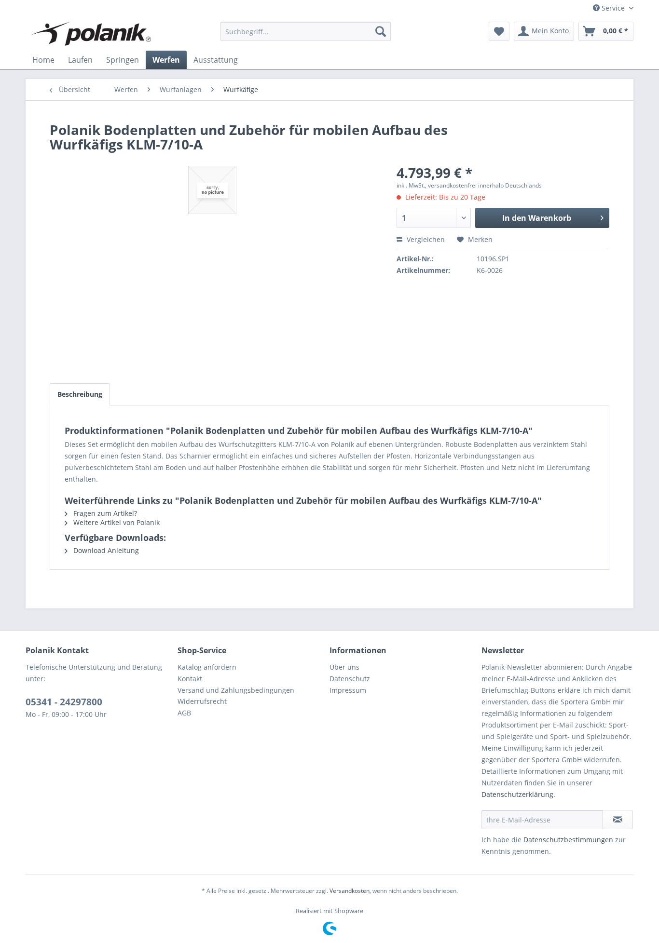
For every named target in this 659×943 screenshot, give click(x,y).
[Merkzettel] (499, 31)
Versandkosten (350, 891)
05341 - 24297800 (64, 702)
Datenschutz (350, 678)
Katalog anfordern (207, 667)
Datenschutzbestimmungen (568, 839)
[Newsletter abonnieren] (618, 819)
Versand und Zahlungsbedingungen (236, 690)
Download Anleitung (105, 550)
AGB (184, 712)
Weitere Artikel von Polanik (115, 522)
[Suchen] (381, 31)
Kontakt (190, 678)
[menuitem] (305, 31)
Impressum (348, 690)
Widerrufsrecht (202, 701)
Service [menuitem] (613, 8)
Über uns (344, 667)
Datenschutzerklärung (517, 794)
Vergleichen (425, 239)
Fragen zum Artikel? (104, 513)
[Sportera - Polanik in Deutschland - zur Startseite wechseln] (90, 34)
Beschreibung (79, 394)
